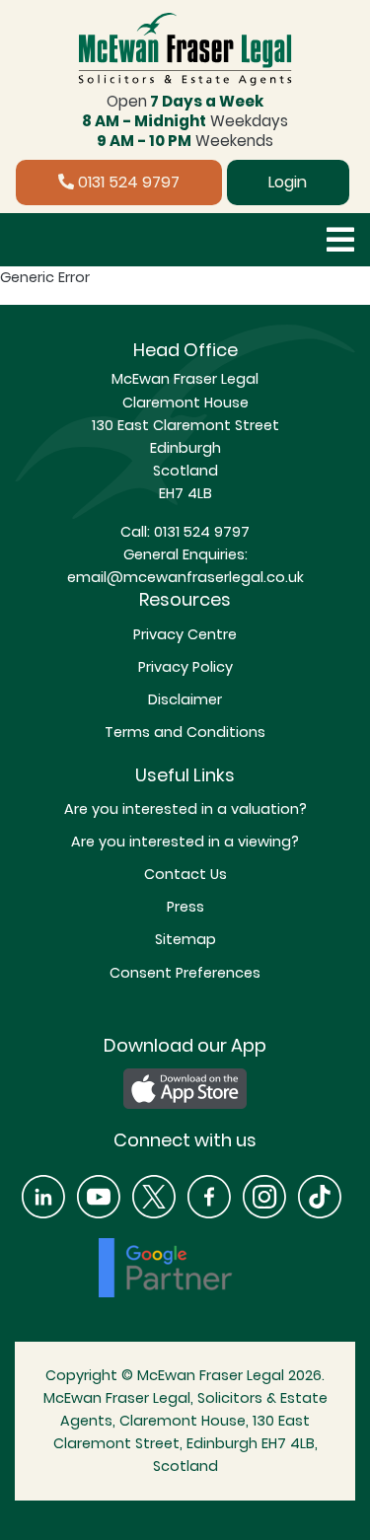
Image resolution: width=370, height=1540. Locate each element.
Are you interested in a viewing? (185, 841)
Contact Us (185, 874)
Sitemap (185, 939)
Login (287, 182)
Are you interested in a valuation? (185, 809)
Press (185, 907)
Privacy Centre (185, 634)
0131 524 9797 (127, 182)
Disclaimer (185, 699)
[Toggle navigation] (340, 240)
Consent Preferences (185, 973)
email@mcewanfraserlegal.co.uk (185, 577)
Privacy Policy (185, 667)
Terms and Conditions (185, 732)
